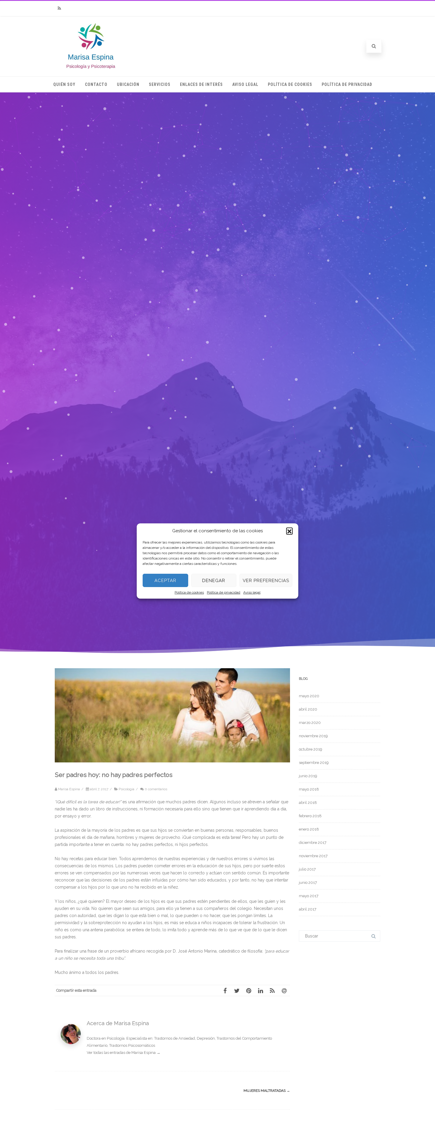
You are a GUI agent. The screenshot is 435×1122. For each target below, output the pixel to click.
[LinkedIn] (260, 990)
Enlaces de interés (201, 84)
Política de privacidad (223, 592)
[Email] (284, 990)
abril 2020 (308, 709)
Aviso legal (251, 592)
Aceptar (165, 580)
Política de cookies (189, 592)
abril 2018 (308, 802)
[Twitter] (237, 990)
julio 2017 (307, 869)
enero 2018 (309, 829)
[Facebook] (225, 990)
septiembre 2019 (314, 762)
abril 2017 (307, 909)
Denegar (213, 580)
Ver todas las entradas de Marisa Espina (123, 1052)
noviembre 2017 (313, 856)
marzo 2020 (310, 722)
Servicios (159, 84)
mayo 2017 (308, 896)
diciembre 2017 (312, 842)
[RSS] (59, 8)
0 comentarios (156, 789)
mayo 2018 (309, 789)
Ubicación (128, 84)
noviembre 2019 (313, 736)
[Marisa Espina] (91, 67)
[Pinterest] (248, 990)
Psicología (126, 789)
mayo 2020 (309, 696)
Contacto (96, 84)
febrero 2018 (310, 816)
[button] (289, 531)
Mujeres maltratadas (267, 1091)
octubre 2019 (310, 749)
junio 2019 (308, 776)
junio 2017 (308, 882)
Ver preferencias (266, 580)
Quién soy (64, 84)
